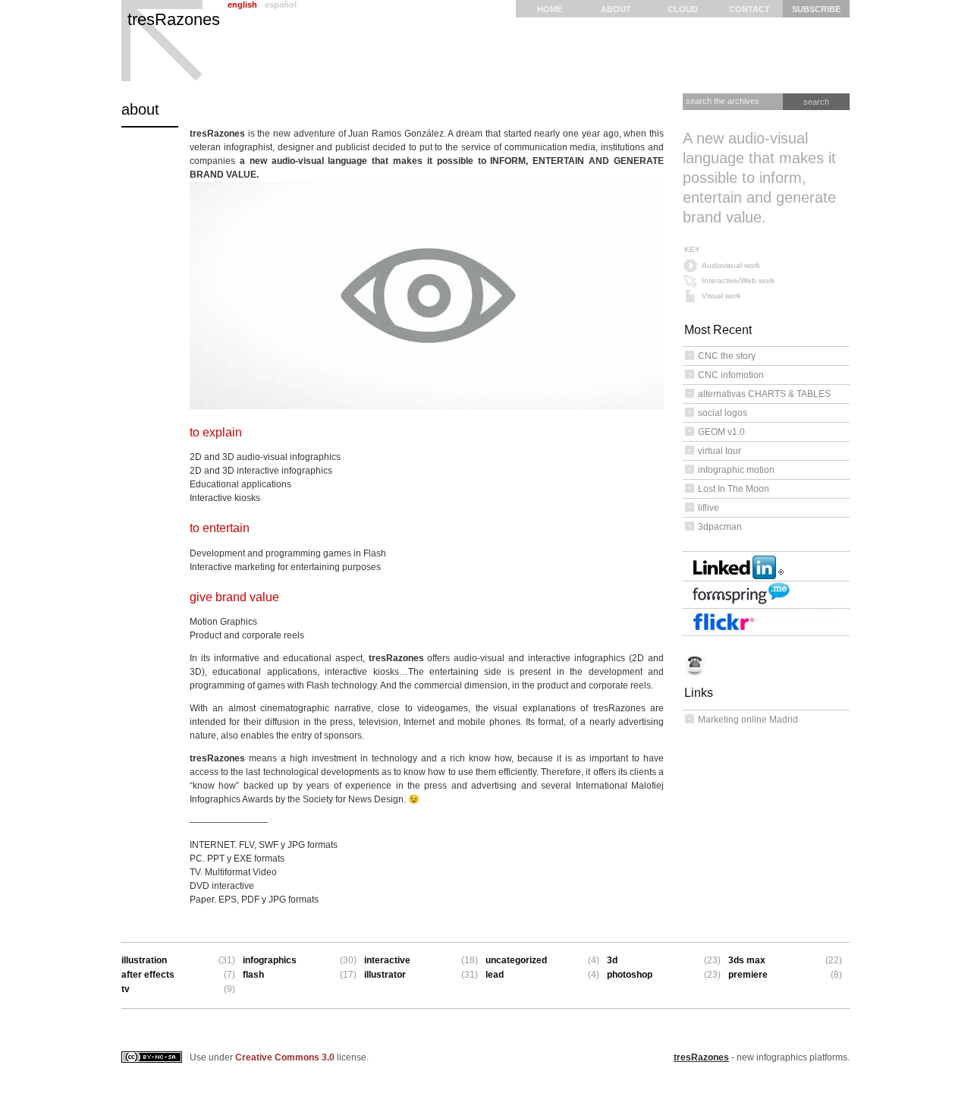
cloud (683, 9)
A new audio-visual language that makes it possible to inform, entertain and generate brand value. (759, 177)
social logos (722, 413)
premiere (748, 974)
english (242, 4)
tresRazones (173, 19)
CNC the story (727, 356)
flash (253, 974)
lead (495, 974)
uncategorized (516, 960)
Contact (749, 9)
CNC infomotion (731, 375)
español (281, 4)
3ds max (746, 960)
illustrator (385, 974)
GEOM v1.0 (721, 432)
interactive (387, 960)
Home (549, 9)
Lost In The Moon (733, 489)
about (616, 9)
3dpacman (720, 526)
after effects (147, 974)
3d (612, 960)
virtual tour (719, 451)
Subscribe (816, 9)
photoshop (629, 974)
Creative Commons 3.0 (285, 1057)
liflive (708, 508)
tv (125, 989)
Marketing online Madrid (748, 719)
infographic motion (736, 470)
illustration (144, 960)
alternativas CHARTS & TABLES (764, 394)
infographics (270, 960)
